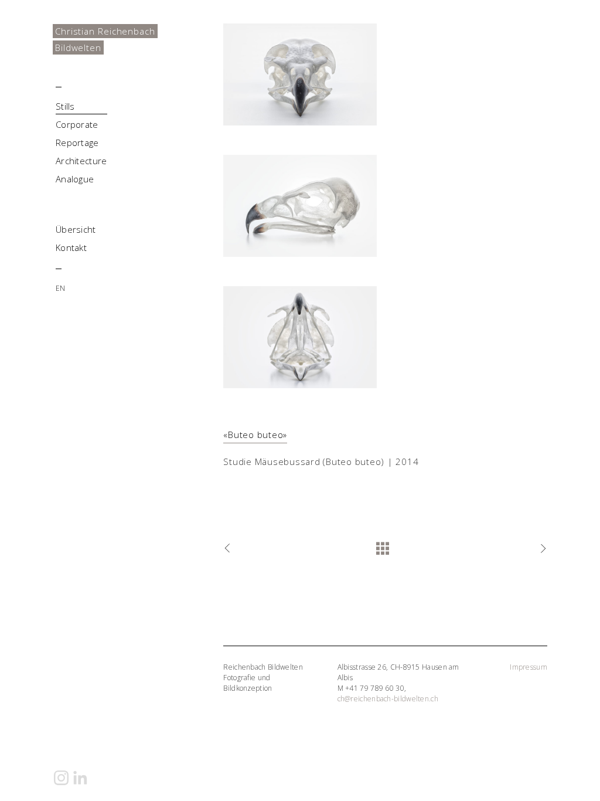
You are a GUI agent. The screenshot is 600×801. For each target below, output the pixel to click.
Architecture (81, 161)
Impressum (528, 667)
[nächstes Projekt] (541, 549)
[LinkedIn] (80, 777)
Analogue (75, 179)
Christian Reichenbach (105, 31)
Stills (65, 106)
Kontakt (71, 247)
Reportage (77, 142)
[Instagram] (61, 777)
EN (61, 288)
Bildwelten (78, 47)
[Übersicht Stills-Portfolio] (385, 549)
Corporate (77, 124)
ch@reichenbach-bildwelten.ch (388, 699)
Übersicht (76, 229)
